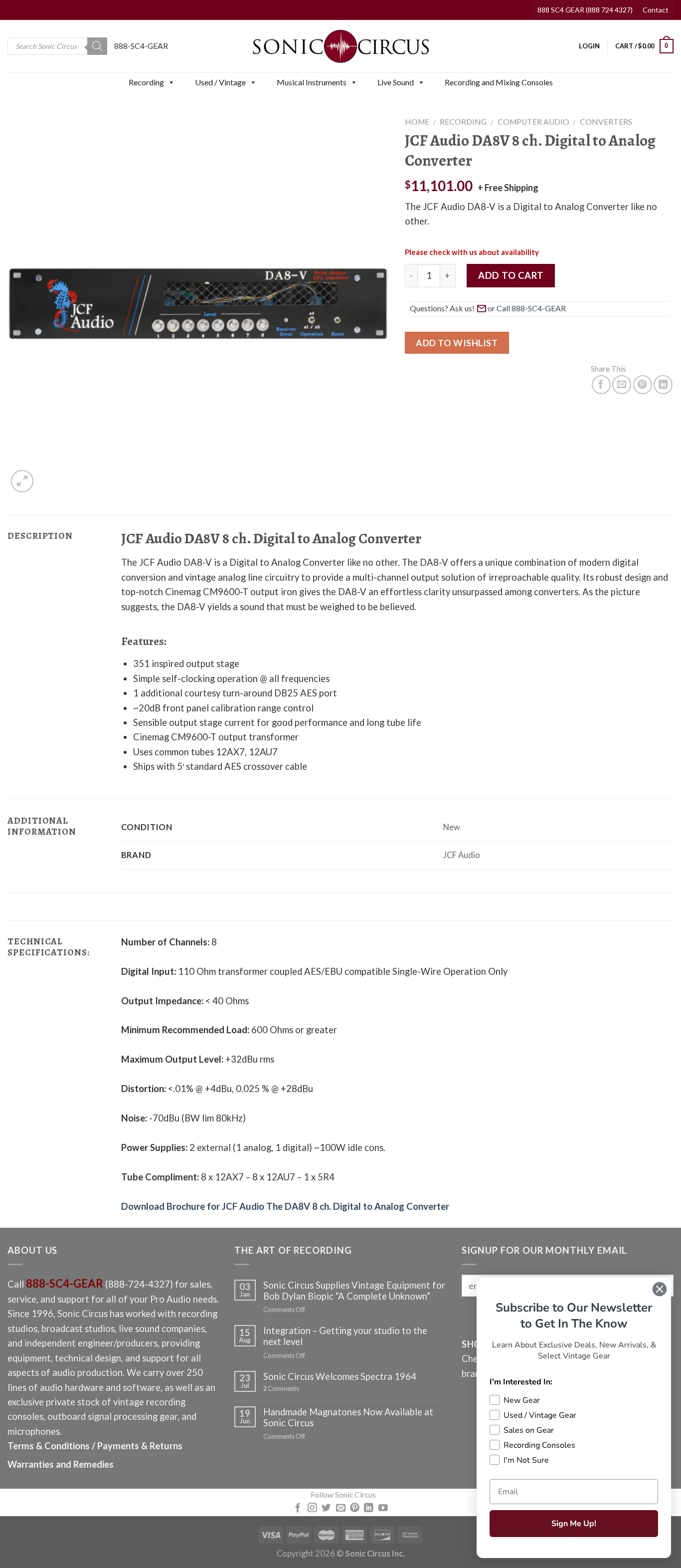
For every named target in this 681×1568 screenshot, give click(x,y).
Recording (146, 82)
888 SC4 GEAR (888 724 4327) (585, 9)
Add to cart (510, 275)
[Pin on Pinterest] (642, 384)
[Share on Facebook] (601, 384)
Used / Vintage (220, 82)
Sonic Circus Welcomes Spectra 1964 (339, 1376)
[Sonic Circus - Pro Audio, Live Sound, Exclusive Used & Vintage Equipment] (340, 46)
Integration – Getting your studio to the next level (345, 1336)
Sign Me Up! (573, 1523)
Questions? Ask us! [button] (442, 308)
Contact (656, 9)
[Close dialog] (659, 1289)
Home (417, 121)
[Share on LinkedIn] (663, 384)
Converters (606, 121)
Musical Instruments (311, 82)
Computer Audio (533, 121)
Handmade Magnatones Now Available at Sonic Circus (348, 1417)
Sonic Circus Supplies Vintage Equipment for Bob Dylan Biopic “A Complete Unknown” (354, 1291)
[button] (171, 82)
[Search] (97, 46)
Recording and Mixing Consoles (499, 82)
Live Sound (395, 82)
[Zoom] (22, 481)
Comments (281, 1388)
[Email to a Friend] (621, 384)
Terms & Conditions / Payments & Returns (94, 1445)
